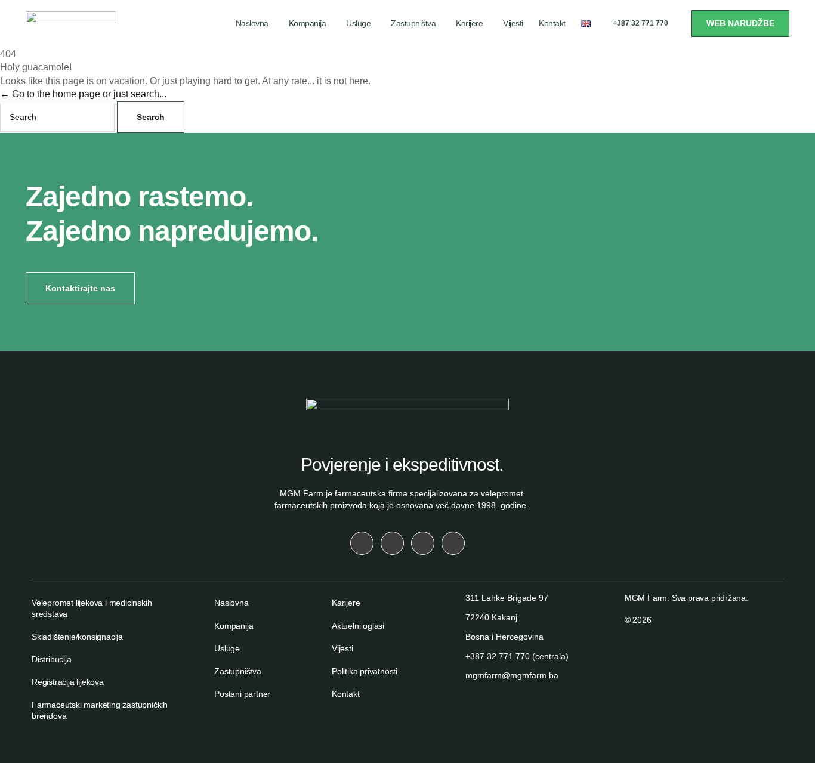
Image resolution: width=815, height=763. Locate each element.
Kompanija (307, 23)
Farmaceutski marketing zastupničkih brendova (100, 710)
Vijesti (513, 23)
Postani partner (242, 694)
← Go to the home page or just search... (83, 94)
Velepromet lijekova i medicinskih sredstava (92, 608)
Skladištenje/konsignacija (77, 636)
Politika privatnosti (364, 671)
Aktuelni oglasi (358, 626)
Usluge (358, 23)
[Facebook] (392, 543)
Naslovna (252, 23)
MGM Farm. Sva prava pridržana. (686, 598)
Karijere (469, 23)
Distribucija (52, 659)
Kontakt (552, 23)
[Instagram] (361, 543)
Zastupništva (413, 23)
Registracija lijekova (68, 682)
